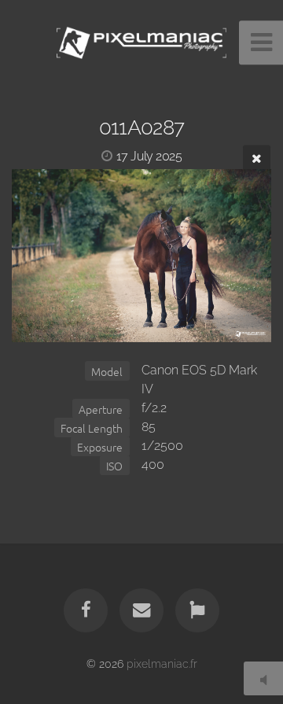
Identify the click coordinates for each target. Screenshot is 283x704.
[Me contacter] (141, 610)
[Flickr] (197, 610)
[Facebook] (86, 610)
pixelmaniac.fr (162, 663)
